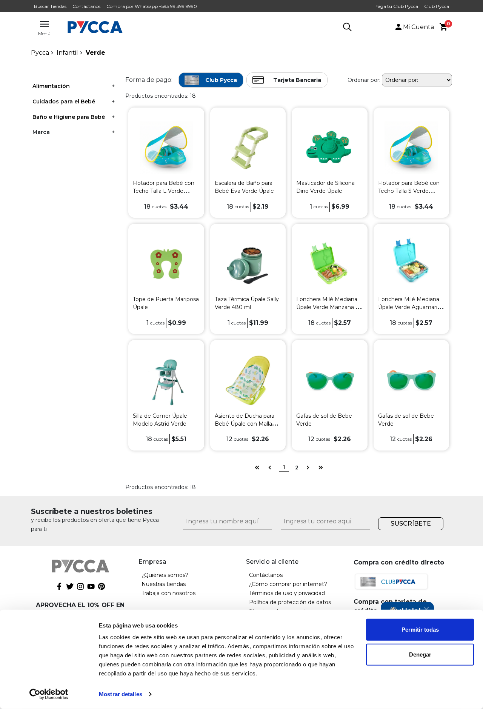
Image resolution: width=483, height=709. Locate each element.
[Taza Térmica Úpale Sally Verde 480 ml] (247, 263)
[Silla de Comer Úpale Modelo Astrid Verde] (166, 379)
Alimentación (51, 86)
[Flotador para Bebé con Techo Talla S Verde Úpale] (411, 147)
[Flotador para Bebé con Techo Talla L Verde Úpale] (166, 147)
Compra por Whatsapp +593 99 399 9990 (151, 6)
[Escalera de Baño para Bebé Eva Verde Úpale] (247, 147)
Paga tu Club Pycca (396, 6)
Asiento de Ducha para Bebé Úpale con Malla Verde (244, 423)
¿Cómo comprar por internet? (288, 584)
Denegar (420, 654)
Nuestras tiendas (164, 584)
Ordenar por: (364, 80)
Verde (95, 52)
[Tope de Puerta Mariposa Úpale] (166, 263)
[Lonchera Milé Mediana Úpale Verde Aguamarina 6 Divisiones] (411, 263)
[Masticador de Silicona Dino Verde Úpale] (329, 147)
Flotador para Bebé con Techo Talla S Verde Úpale (409, 191)
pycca (40, 52)
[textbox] (253, 27)
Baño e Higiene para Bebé (68, 117)
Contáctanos (86, 6)
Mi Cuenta (418, 27)
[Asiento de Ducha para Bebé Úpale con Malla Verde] (247, 379)
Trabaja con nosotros (168, 593)
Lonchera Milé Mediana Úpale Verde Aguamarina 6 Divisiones (411, 307)
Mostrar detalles (120, 694)
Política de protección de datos (290, 602)
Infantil (67, 52)
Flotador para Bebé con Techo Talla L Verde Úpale (163, 191)
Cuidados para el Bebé (63, 101)
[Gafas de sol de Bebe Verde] (329, 379)
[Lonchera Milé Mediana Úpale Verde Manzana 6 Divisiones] (329, 263)
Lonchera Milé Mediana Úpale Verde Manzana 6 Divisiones (327, 307)
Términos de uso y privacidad (287, 593)
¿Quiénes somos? (165, 575)
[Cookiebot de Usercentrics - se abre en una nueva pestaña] (49, 694)
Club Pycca (436, 6)
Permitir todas (420, 629)
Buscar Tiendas (50, 6)
